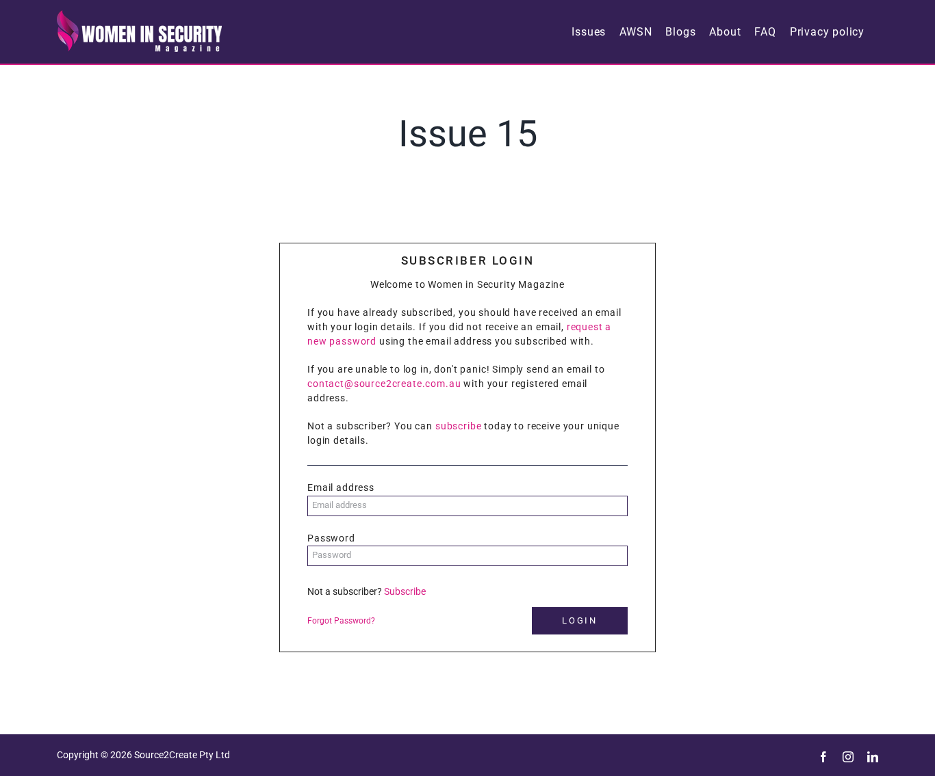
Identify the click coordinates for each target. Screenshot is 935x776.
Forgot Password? (341, 621)
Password (331, 538)
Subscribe (405, 591)
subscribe (458, 425)
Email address (340, 487)
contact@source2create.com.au (384, 383)
